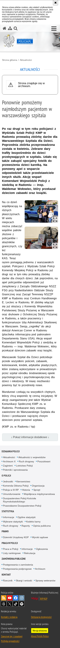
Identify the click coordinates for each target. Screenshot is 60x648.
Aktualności (26, 60)
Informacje (8, 517)
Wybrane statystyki (13, 521)
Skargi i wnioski (24, 580)
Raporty (26, 525)
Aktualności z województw (32, 457)
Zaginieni (8, 465)
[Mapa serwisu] (10, 28)
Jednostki (8, 481)
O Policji (6, 475)
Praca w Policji (10, 543)
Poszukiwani (43, 461)
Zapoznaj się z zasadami (11, 636)
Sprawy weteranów (45, 580)
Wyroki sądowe (40, 537)
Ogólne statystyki (27, 517)
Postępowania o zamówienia (18, 564)
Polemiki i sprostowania (15, 469)
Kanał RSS (3, 598)
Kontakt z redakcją (9, 617)
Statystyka (8, 511)
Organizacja (38, 485)
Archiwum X (9, 461)
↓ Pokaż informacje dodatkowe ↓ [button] (30, 437)
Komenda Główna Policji (15, 485)
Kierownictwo (23, 481)
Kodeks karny (33, 521)
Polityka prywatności (10, 641)
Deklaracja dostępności (41, 617)
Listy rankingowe (12, 553)
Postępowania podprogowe (17, 569)
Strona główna (9, 60)
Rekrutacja (29, 553)
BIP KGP (43, 598)
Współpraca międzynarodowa (39, 494)
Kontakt (6, 574)
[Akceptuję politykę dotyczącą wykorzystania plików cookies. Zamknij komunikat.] (55, 2)
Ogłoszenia (42, 549)
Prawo (5, 531)
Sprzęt (36, 490)
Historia (26, 490)
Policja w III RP (11, 490)
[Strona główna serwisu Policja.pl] (4, 28)
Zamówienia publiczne (14, 558)
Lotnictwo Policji (24, 465)
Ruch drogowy (26, 461)
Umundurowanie (11, 494)
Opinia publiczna (42, 525)
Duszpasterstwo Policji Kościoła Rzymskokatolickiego (19, 500)
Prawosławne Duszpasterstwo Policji (22, 505)
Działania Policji (11, 451)
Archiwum (40, 569)
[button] (53, 28)
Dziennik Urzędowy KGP (16, 537)
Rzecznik (7, 580)
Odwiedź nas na (9, 598)
